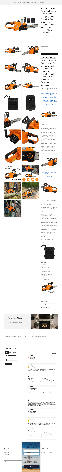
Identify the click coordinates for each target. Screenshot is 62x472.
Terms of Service (6, 452)
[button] (53, 2)
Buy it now (49, 53)
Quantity (42, 45)
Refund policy (6, 454)
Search (5, 450)
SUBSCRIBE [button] (31, 466)
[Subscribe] (21, 461)
